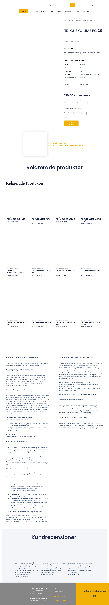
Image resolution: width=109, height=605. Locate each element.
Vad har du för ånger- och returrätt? (17, 390)
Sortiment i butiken (41, 11)
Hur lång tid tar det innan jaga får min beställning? (22, 357)
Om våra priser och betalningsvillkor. (71, 399)
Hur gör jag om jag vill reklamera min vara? (19, 370)
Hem (31, 11)
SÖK (72, 5)
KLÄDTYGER (71, 20)
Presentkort (85, 11)
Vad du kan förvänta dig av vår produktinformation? (76, 357)
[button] (28, 358)
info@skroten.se (59, 596)
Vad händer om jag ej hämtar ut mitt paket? (73, 417)
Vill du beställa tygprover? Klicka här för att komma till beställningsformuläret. (66, 144)
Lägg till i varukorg (71, 123)
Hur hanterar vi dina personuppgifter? (18, 441)
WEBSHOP (23, 11)
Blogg (77, 11)
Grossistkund (68, 11)
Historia (52, 11)
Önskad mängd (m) (69, 113)
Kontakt (59, 11)
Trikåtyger (78, 20)
